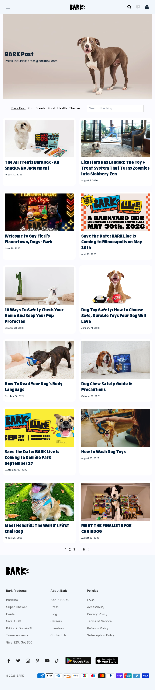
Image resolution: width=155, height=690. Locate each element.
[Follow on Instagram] (27, 660)
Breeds (41, 108)
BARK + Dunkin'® (19, 628)
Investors (57, 628)
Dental (10, 614)
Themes (75, 108)
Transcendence (17, 635)
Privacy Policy (97, 614)
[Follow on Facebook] (8, 660)
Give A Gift (13, 621)
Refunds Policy (97, 628)
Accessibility (95, 607)
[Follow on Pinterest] (37, 660)
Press (54, 607)
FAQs (91, 600)
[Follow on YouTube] (47, 660)
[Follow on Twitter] (18, 660)
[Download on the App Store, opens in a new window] (106, 660)
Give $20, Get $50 (19, 642)
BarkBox (12, 600)
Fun (30, 108)
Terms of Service (99, 621)
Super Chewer (16, 607)
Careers (56, 621)
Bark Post (18, 108)
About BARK (59, 600)
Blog (53, 614)
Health (62, 108)
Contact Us (58, 635)
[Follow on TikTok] (56, 660)
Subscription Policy (101, 635)
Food (51, 108)
